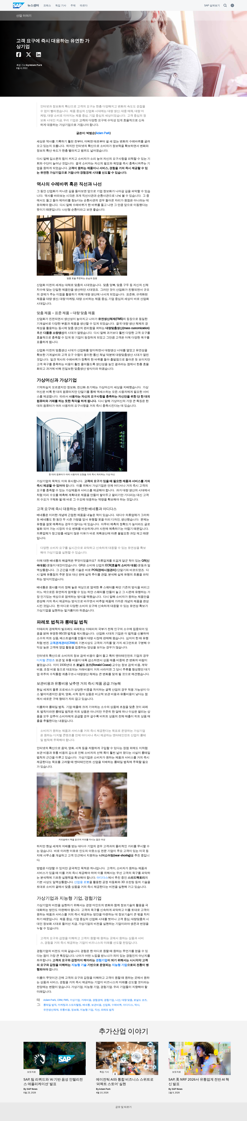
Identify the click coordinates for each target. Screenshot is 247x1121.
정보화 (75, 1009)
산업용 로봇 (81, 882)
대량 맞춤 (127, 1000)
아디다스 (102, 877)
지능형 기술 (79, 964)
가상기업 (75, 1000)
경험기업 (101, 960)
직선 (97, 1009)
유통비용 (65, 1009)
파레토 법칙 (107, 1009)
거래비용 (86, 1000)
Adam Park (35, 65)
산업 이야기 (23, 15)
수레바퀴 (117, 1004)
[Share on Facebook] (18, 55)
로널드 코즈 (140, 1000)
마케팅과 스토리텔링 (69, 1004)
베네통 (86, 1004)
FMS (66, 1000)
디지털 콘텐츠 (46, 660)
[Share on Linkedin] (38, 55)
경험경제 (98, 1000)
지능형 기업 (119, 964)
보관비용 (96, 1004)
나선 (117, 1000)
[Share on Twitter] (28, 55)
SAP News (32, 1089)
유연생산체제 (51, 1009)
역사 (136, 1004)
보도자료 (31, 1072)
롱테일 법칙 (50, 1004)
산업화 (106, 1004)
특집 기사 (21, 65)
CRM (59, 1000)
